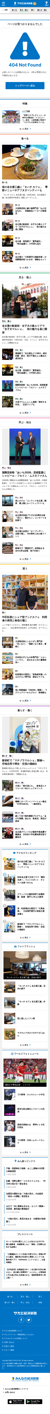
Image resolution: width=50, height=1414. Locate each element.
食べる (14, 10)
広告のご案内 (9, 1346)
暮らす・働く (42, 10)
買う (32, 10)
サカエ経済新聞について (13, 1331)
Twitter (29, 1320)
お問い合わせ (9, 1342)
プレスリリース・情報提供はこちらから (19, 1334)
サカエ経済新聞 (23, 3)
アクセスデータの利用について (15, 1338)
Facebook (21, 1320)
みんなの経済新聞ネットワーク (25, 1379)
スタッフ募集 (9, 1350)
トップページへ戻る (25, 85)
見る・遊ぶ (24, 10)
